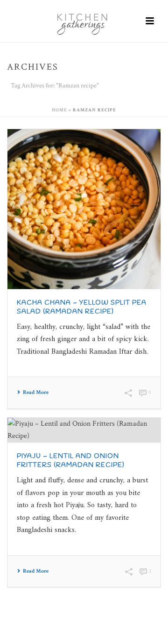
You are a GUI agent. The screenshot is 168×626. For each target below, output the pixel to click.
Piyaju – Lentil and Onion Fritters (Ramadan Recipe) (71, 461)
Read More (36, 392)
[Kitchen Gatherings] (84, 21)
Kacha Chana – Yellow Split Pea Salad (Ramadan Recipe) (82, 307)
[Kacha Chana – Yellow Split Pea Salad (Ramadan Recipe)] (84, 209)
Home (59, 110)
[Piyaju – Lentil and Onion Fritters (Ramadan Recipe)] (84, 430)
